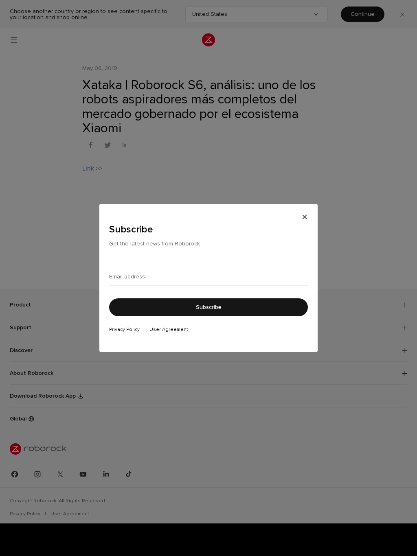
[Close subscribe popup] (304, 216)
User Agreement (168, 329)
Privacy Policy (124, 329)
